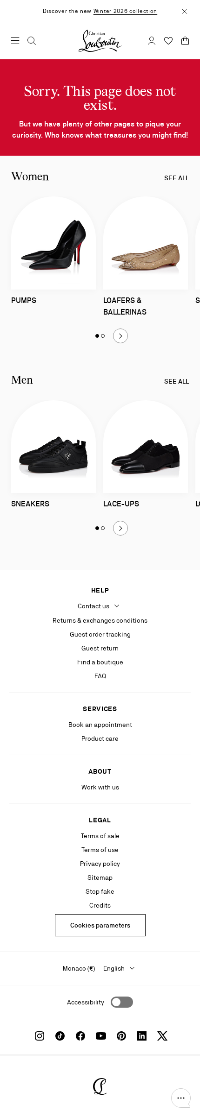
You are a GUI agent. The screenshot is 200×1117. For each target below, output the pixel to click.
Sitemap (100, 877)
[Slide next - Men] (120, 528)
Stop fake (100, 891)
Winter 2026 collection (125, 11)
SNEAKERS (30, 503)
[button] (181, 1098)
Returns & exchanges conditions (100, 620)
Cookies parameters (100, 925)
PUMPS (23, 300)
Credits (100, 905)
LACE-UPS (121, 503)
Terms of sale (100, 835)
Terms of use (100, 849)
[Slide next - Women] (120, 335)
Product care (100, 738)
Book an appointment (100, 724)
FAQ (100, 676)
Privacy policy (100, 863)
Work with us (100, 787)
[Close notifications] (185, 10)
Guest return (100, 648)
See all (176, 178)
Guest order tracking (100, 634)
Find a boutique (100, 662)
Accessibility (85, 1002)
